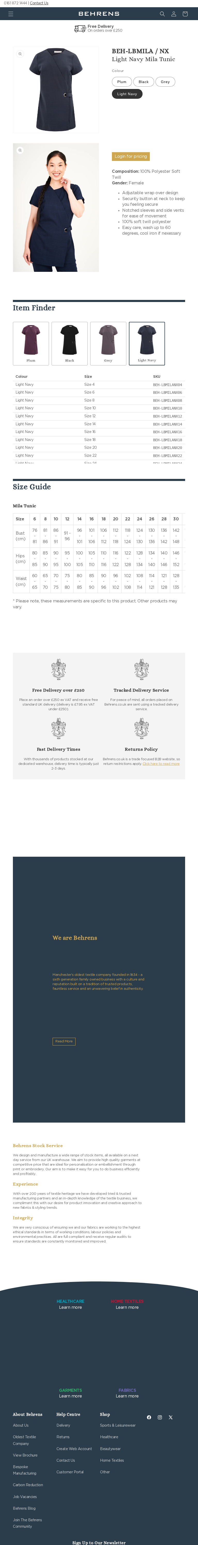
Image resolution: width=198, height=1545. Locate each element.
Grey (165, 82)
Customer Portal (70, 1472)
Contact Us (39, 3)
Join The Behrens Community (27, 1523)
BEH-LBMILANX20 (167, 448)
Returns (63, 1437)
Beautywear (110, 1449)
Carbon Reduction (28, 1485)
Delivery (63, 1425)
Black (144, 82)
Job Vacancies (25, 1497)
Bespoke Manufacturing (24, 1470)
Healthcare (109, 1437)
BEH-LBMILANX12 (167, 416)
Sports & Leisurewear (117, 1425)
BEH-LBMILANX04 (167, 385)
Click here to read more (161, 764)
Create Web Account (74, 1449)
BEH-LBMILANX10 (167, 408)
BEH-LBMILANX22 (167, 456)
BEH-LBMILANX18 (167, 440)
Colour (118, 71)
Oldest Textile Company (24, 1440)
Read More (64, 1041)
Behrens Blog (24, 1508)
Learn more (70, 1304)
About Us (20, 1425)
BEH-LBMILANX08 (167, 400)
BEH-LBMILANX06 (167, 392)
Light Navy (127, 94)
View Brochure (25, 1455)
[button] (10, 14)
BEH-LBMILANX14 (167, 424)
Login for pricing (131, 156)
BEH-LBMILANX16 (167, 432)
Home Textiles (112, 1460)
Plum (122, 82)
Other (105, 1472)
